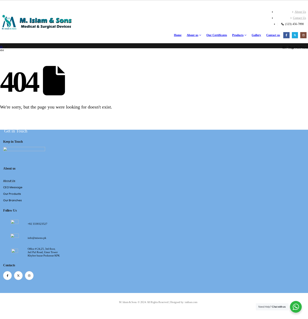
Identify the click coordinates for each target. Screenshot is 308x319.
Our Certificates (216, 35)
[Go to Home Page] (1, 47)
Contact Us (299, 18)
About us (192, 35)
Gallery (256, 35)
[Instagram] (303, 35)
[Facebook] (286, 35)
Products (237, 35)
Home (177, 35)
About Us (300, 11)
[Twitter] (295, 35)
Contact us (273, 35)
